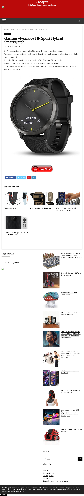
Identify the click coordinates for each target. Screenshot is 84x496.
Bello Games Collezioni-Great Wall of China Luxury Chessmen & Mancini (71, 255)
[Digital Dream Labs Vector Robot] (51, 437)
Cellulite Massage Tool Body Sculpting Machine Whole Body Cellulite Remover (70, 354)
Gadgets (12, 29)
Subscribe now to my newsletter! (55, 481)
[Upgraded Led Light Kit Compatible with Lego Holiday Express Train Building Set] (51, 417)
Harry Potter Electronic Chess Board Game (66, 209)
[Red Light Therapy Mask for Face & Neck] (51, 397)
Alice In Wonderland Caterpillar (69, 294)
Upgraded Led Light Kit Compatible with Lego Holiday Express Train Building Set (70, 413)
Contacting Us (48, 473)
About (45, 471)
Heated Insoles (10, 208)
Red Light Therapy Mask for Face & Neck (70, 391)
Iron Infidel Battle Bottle (40, 208)
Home (6, 29)
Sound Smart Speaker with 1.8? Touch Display (16, 233)
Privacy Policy (48, 476)
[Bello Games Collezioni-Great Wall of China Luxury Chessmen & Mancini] (51, 261)
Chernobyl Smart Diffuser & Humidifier (71, 274)
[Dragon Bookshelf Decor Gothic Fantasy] (51, 319)
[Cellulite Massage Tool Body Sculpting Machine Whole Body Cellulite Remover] (51, 358)
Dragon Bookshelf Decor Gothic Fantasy (70, 313)
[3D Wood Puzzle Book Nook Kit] (51, 378)
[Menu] (4, 21)
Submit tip (47, 478)
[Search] (79, 21)
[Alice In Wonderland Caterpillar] (51, 300)
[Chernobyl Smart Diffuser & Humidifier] (51, 280)
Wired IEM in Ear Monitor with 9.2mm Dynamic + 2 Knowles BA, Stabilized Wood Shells (70, 335)
